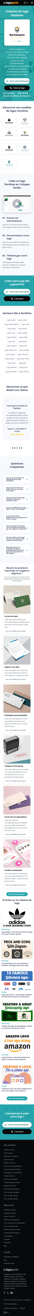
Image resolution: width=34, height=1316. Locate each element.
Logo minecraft (22, 354)
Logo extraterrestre (11, 324)
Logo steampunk (11, 350)
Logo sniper (11, 329)
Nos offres (7, 1242)
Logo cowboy (22, 320)
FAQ (5, 1260)
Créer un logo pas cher (11, 1226)
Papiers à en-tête (9, 1163)
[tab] (12, 41)
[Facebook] (4, 1293)
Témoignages (8, 1236)
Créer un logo (8, 1153)
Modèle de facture (10, 1186)
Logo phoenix (11, 337)
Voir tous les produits (11, 1179)
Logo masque (22, 333)
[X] (8, 1293)
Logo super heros (23, 359)
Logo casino (22, 329)
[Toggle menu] (31, 3)
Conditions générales (10, 1308)
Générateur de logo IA (11, 1156)
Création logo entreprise (12, 1233)
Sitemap (22, 1308)
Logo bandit (11, 320)
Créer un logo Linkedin (11, 1199)
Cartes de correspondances (13, 1166)
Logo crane (11, 333)
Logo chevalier (24, 350)
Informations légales (10, 1304)
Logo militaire (11, 346)
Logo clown (11, 363)
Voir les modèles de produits (15, 631)
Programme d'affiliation (11, 1257)
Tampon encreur (9, 1176)
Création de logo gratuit (11, 1220)
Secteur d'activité (9, 1216)
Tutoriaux (7, 1239)
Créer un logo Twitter (11, 1195)
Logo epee (22, 363)
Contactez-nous (9, 1263)
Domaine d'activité (10, 1213)
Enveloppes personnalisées (13, 1172)
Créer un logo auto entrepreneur (14, 1223)
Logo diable (22, 341)
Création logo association (12, 1229)
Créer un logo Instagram (12, 1192)
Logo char (11, 341)
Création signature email (12, 1182)
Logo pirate (23, 346)
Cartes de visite (9, 1159)
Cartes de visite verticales (12, 1169)
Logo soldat (23, 337)
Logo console (24, 372)
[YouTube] (11, 1293)
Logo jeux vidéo (11, 372)
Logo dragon (10, 354)
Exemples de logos (10, 1210)
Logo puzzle (23, 367)
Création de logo (9, 1150)
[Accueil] (11, 2)
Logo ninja (25, 324)
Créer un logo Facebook (11, 1189)
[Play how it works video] (17, 203)
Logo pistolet (9, 359)
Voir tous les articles (16, 1098)
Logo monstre (12, 367)
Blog (5, 1246)
